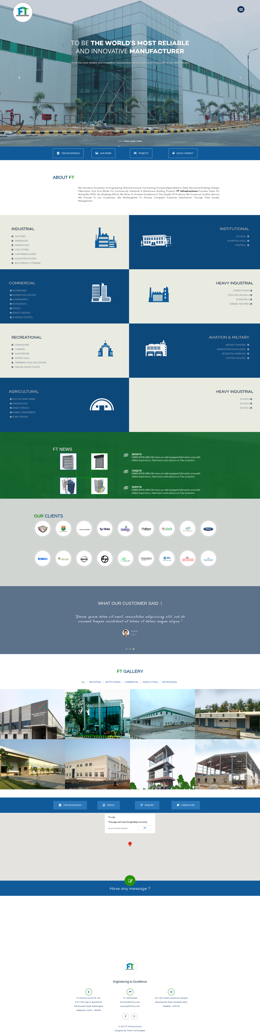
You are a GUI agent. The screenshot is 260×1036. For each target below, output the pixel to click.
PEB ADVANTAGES (70, 153)
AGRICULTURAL (150, 681)
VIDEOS (110, 805)
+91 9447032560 (130, 998)
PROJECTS (143, 153)
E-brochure (188, 805)
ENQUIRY (149, 805)
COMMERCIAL (132, 681)
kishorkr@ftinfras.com (130, 1002)
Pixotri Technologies (136, 1030)
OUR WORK (105, 153)
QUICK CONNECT (185, 153)
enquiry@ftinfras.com (130, 1006)
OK (145, 828)
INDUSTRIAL (95, 681)
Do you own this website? (118, 828)
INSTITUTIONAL (113, 681)
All (83, 681)
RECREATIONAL (169, 681)
